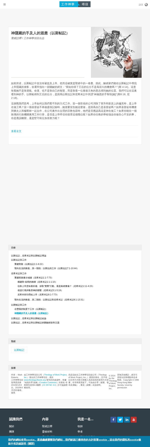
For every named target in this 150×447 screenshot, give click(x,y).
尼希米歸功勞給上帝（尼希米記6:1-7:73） (38, 294)
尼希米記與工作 (19, 273)
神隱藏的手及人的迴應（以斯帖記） (32, 313)
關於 (11, 426)
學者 (80, 431)
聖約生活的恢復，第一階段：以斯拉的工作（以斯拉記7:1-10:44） (46, 268)
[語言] (146, 4)
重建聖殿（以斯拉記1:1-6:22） (29, 264)
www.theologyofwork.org (35, 380)
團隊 (11, 431)
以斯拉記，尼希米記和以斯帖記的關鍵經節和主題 (35, 322)
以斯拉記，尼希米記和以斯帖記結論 (28, 318)
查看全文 (16, 131)
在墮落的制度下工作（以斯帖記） (30, 309)
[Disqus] (75, 196)
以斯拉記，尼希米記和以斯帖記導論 (28, 255)
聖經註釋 (47, 426)
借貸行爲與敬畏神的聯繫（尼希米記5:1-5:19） (40, 290)
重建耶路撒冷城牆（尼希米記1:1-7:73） (33, 277)
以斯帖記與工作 (19, 305)
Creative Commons (48, 382)
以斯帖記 (19, 350)
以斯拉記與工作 (19, 260)
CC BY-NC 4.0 (49, 385)
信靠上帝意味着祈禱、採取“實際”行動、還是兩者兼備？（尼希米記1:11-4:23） (56, 286)
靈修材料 (47, 431)
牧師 (80, 426)
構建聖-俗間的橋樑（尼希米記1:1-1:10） (37, 282)
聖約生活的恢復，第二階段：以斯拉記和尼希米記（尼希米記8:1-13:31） (49, 299)
